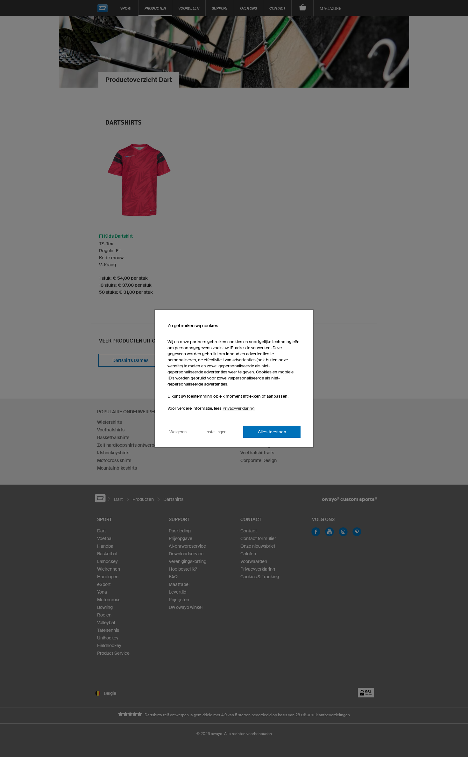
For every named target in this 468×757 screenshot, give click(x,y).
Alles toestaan (272, 431)
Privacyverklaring (239, 408)
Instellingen (215, 431)
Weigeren (178, 431)
